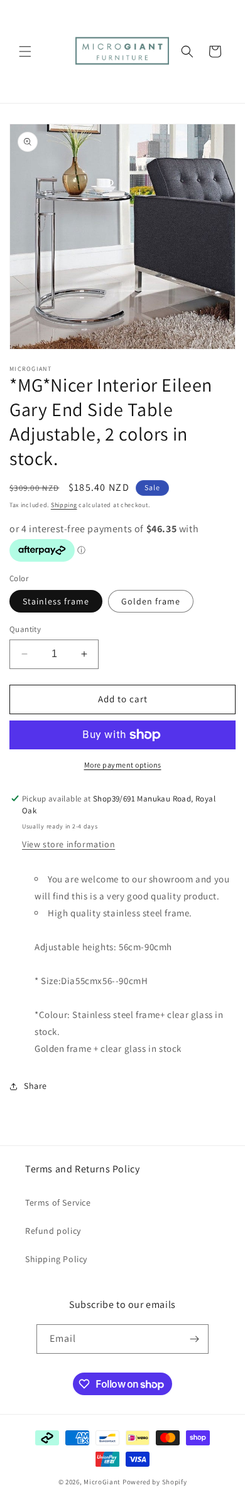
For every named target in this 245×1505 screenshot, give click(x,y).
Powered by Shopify (154, 1481)
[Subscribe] (194, 1339)
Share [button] (35, 1085)
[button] (25, 51)
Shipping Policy (56, 1259)
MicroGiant (102, 1481)
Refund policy (53, 1230)
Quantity (25, 629)
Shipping (64, 505)
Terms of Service (58, 1202)
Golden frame (150, 601)
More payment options (122, 764)
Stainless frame (56, 601)
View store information (68, 844)
